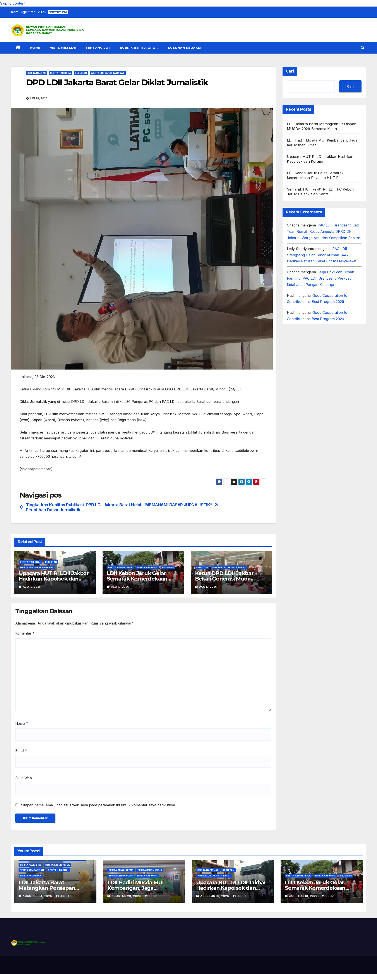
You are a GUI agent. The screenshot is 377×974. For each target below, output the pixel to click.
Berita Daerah (36, 73)
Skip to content (12, 3)
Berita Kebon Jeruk (120, 567)
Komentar (24, 633)
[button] (362, 48)
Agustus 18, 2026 (215, 896)
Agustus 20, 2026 (126, 896)
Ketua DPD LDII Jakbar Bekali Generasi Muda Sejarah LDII (224, 578)
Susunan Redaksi (184, 48)
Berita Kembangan (32, 870)
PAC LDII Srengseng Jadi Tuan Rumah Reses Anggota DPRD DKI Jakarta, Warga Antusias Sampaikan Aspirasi (324, 231)
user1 (64, 896)
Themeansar (97, 965)
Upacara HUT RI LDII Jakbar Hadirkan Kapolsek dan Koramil (54, 578)
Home (35, 48)
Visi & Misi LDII (63, 48)
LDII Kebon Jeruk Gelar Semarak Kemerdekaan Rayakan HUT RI (137, 578)
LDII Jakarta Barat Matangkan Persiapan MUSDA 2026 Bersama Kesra (55, 887)
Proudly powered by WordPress (33, 965)
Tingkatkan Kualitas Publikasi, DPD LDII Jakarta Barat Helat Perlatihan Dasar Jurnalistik (84, 507)
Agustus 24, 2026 (38, 896)
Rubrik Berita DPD (138, 48)
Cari (290, 71)
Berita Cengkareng (121, 870)
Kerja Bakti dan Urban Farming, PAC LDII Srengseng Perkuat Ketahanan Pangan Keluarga (320, 278)
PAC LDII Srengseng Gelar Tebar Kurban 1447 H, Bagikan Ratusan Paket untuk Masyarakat (321, 254)
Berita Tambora (60, 73)
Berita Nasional (30, 562)
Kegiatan (81, 73)
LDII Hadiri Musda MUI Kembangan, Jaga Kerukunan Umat (135, 887)
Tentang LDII (98, 48)
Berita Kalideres (30, 864)
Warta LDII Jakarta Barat (107, 73)
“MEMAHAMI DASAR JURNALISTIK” (177, 504)
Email (21, 750)
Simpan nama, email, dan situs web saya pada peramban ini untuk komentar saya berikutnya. (98, 805)
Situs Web (23, 778)
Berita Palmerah (30, 875)
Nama (21, 723)
